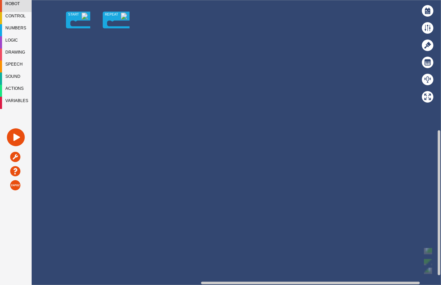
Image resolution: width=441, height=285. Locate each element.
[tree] (16, 54)
